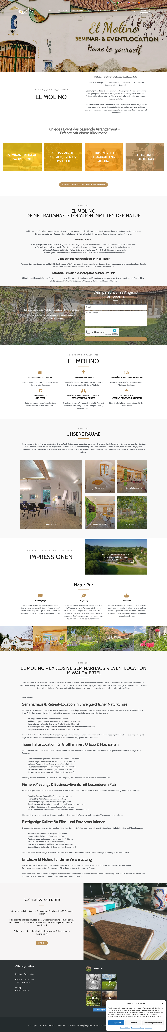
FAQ (126, 10)
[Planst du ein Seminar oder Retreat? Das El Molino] (109, 998)
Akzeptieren (116, 1023)
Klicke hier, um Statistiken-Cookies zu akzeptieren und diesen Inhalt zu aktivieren (116, 556)
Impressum (148, 1028)
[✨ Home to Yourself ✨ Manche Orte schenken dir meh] (109, 982)
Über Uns (117, 10)
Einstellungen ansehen (153, 1023)
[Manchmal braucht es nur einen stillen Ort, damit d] (93, 998)
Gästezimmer (77, 10)
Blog (133, 10)
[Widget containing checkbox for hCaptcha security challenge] (102, 332)
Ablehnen (133, 1023)
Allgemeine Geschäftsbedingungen (98, 1025)
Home (51, 10)
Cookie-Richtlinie (125, 1028)
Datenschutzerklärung (137, 1028)
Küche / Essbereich (93, 10)
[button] (162, 1003)
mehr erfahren (27, 697)
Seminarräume (63, 10)
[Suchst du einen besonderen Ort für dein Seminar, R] (93, 982)
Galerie (107, 10)
